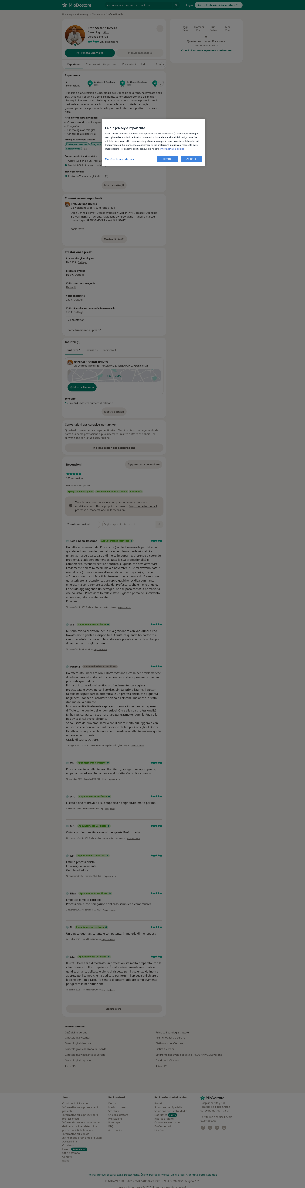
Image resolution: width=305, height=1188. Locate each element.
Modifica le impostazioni (119, 159)
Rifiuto (167, 158)
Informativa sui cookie (172, 148)
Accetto (191, 158)
